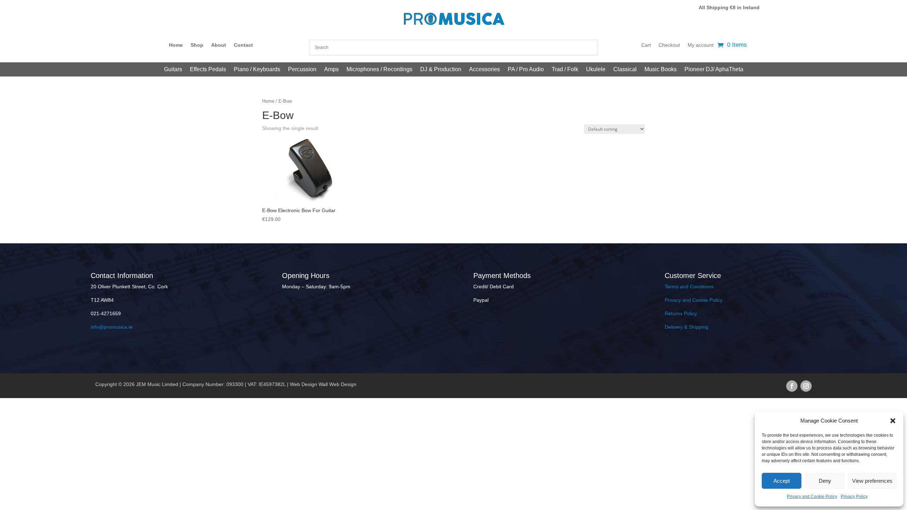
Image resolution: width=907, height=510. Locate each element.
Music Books (660, 69)
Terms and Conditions (689, 286)
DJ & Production (440, 69)
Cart (646, 45)
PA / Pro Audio (526, 69)
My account (701, 45)
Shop (197, 45)
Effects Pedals (208, 69)
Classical (625, 69)
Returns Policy (681, 313)
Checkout (669, 45)
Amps (331, 69)
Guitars (173, 69)
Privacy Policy (854, 496)
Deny (825, 481)
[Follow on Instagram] (806, 386)
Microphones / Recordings (379, 69)
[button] (892, 420)
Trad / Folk (565, 69)
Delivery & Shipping (686, 327)
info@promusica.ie (112, 327)
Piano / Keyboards (257, 69)
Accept (781, 481)
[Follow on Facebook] (792, 386)
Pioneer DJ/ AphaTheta (714, 69)
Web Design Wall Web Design (323, 384)
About (218, 45)
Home (176, 45)
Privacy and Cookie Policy (812, 496)
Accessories (484, 69)
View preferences (872, 481)
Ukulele (595, 69)
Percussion (302, 69)
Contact (243, 45)
